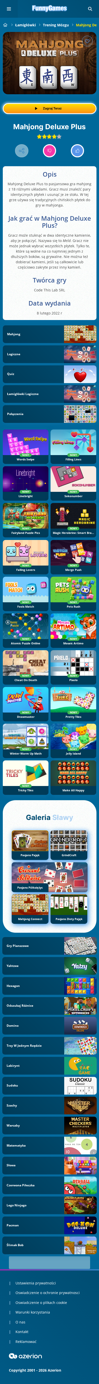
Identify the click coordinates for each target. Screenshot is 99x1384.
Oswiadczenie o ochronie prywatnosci (47, 1292)
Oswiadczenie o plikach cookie (41, 1302)
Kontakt (21, 1331)
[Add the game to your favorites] (87, 41)
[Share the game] (21, 151)
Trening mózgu (56, 25)
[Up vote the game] (77, 151)
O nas (20, 1322)
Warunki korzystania (32, 1312)
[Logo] (49, 9)
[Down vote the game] (49, 151)
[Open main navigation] (9, 9)
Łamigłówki (25, 25)
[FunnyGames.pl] (5, 25)
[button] (90, 9)
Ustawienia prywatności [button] (35, 1283)
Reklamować (26, 1341)
